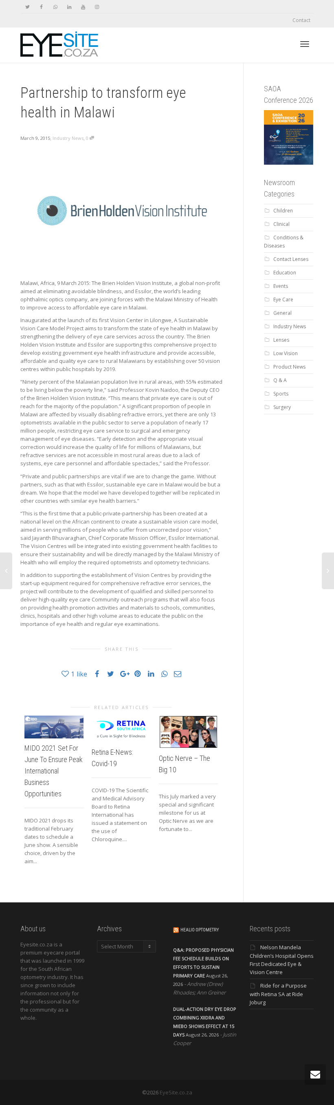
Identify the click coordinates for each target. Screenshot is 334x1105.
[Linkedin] (69, 6)
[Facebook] (41, 6)
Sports (280, 393)
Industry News (68, 138)
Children (283, 210)
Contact (301, 20)
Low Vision (285, 353)
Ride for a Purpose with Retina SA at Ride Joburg (278, 994)
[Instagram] (96, 6)
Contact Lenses (290, 259)
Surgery (282, 407)
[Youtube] (83, 6)
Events (280, 286)
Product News (289, 366)
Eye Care (283, 299)
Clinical (281, 224)
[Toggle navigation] (305, 44)
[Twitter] (27, 6)
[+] (54, 727)
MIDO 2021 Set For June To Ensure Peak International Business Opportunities (53, 771)
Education (284, 272)
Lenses (281, 339)
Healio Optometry (199, 930)
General (282, 312)
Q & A (280, 380)
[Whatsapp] (55, 6)
